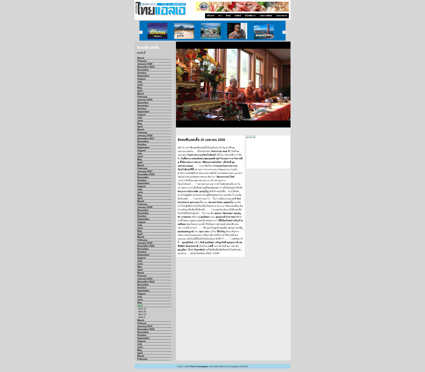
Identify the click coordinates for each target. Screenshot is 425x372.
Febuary (142, 61)
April (140, 90)
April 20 (142, 311)
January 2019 (144, 99)
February (142, 96)
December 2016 (146, 174)
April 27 (142, 308)
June (140, 84)
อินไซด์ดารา (250, 15)
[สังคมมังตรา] (158, 30)
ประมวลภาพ (281, 15)
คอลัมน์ (238, 15)
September (143, 75)
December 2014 (146, 246)
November (143, 69)
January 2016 (144, 207)
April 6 (141, 317)
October (141, 72)
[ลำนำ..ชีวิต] (237, 30)
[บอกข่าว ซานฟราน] (264, 30)
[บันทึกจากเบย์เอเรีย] (211, 30)
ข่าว (220, 15)
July (139, 81)
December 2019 (146, 66)
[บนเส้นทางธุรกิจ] (184, 30)
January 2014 (144, 278)
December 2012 (146, 329)
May (139, 87)
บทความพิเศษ (266, 15)
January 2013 (144, 326)
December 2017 (146, 138)
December (143, 102)
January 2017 (144, 171)
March (140, 58)
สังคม (228, 15)
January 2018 (144, 135)
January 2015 (144, 243)
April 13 (142, 314)
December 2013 (146, 281)
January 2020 (144, 63)
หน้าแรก (210, 15)
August (141, 78)
